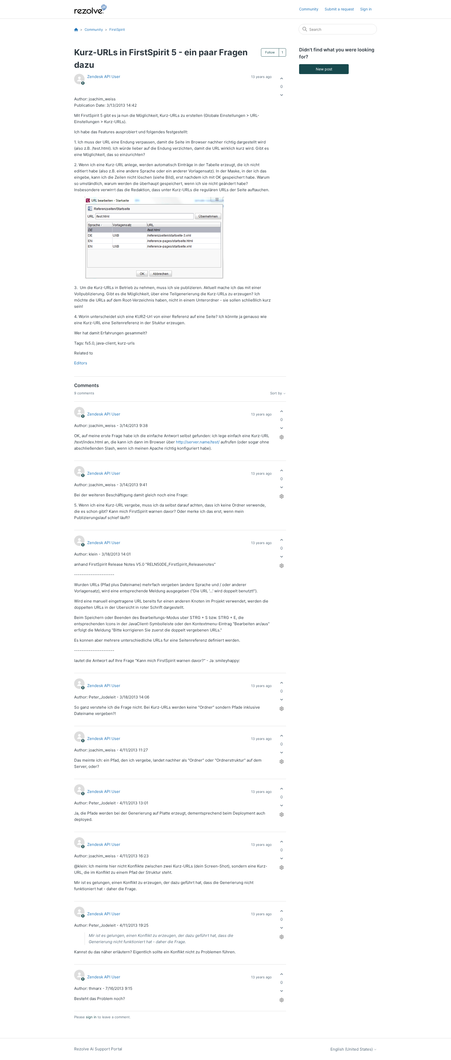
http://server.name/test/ (197, 441)
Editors (80, 362)
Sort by (276, 393)
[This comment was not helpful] (281, 427)
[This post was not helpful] (281, 95)
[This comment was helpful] (281, 411)
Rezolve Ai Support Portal (98, 1048)
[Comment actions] (281, 437)
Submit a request (339, 9)
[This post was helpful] (281, 78)
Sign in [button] (366, 9)
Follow (270, 52)
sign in (91, 1017)
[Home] (93, 9)
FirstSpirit (117, 29)
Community (308, 9)
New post (324, 69)
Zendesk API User (103, 76)
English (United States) (352, 1049)
